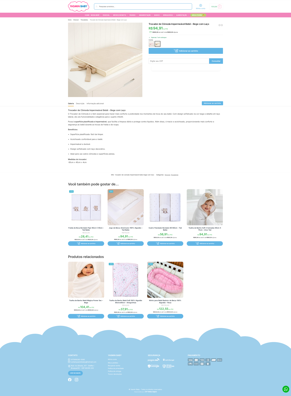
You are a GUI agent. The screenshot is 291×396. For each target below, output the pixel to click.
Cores (151, 40)
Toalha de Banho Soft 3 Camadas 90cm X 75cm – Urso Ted (205, 229)
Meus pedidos (113, 363)
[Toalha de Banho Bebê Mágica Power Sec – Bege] (86, 280)
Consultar (216, 61)
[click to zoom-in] (105, 60)
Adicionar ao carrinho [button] (88, 243)
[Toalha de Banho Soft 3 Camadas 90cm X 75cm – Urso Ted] (205, 207)
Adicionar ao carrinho (188, 51)
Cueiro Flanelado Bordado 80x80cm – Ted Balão (165, 229)
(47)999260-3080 (78, 359)
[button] (216, 6)
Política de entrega (114, 371)
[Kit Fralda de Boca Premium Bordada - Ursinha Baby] (222, 25)
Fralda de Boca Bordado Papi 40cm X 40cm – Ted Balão (86, 229)
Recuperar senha (114, 366)
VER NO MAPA (75, 373)
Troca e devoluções (115, 374)
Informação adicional (95, 103)
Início (69, 20)
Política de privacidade (116, 368)
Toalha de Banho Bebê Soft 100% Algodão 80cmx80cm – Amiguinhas (125, 301)
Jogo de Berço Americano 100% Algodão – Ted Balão (125, 229)
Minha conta (200, 8)
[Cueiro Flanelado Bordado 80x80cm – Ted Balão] (165, 207)
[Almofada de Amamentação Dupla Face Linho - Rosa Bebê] (219, 25)
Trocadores (84, 20)
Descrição (80, 103)
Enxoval (76, 20)
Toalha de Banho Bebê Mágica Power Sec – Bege (86, 301)
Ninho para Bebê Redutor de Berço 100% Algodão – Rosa (165, 301)
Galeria (71, 103)
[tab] (71, 103)
